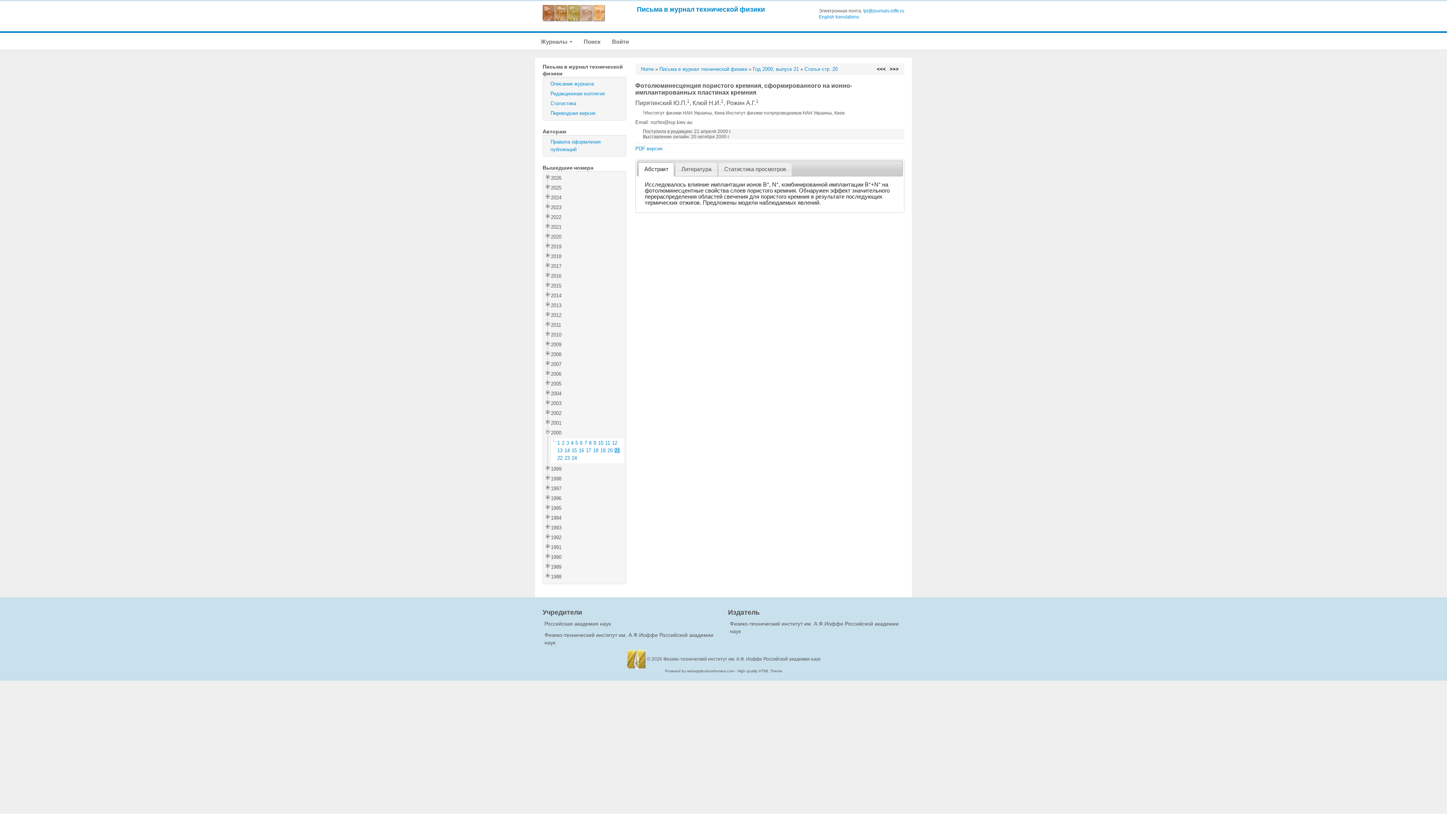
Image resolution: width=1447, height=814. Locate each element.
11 (607, 443)
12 (614, 443)
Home (647, 69)
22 (560, 458)
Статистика (563, 103)
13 (560, 450)
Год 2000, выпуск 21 (776, 69)
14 (567, 450)
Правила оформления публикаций (576, 145)
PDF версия (648, 148)
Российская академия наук (578, 624)
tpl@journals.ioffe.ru (883, 11)
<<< (881, 69)
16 (581, 450)
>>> (894, 69)
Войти (620, 41)
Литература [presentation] (696, 169)
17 (588, 450)
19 (603, 450)
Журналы (555, 41)
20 (610, 450)
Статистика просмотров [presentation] (755, 169)
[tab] (656, 169)
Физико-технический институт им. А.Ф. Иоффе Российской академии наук (741, 659)
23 (567, 458)
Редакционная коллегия (578, 93)
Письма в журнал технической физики (701, 9)
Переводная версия (573, 113)
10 (600, 443)
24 (574, 458)
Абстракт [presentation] (656, 169)
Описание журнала (572, 84)
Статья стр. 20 (821, 69)
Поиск (592, 41)
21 (617, 450)
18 (595, 450)
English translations (839, 17)
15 (574, 450)
